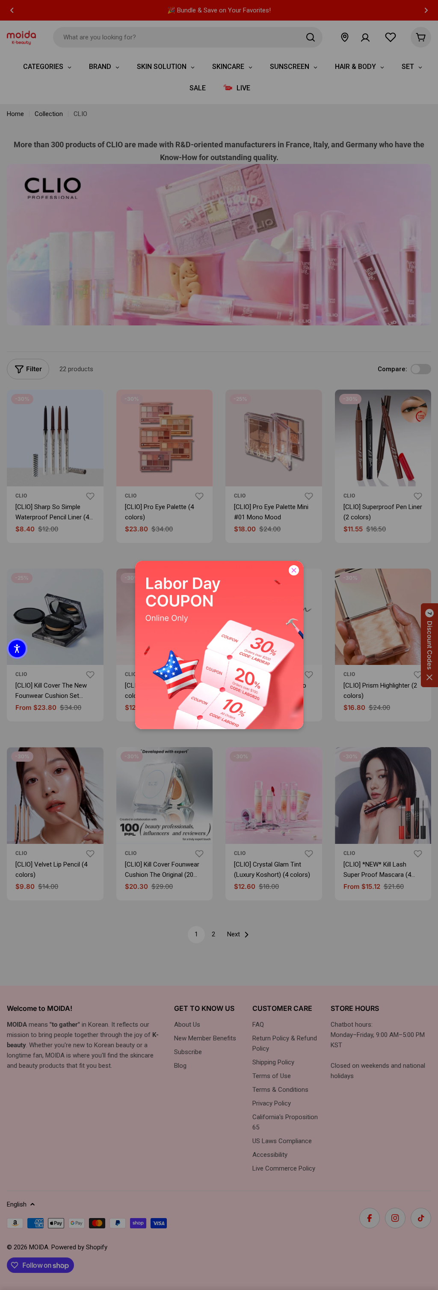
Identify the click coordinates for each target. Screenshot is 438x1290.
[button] (17, 648)
